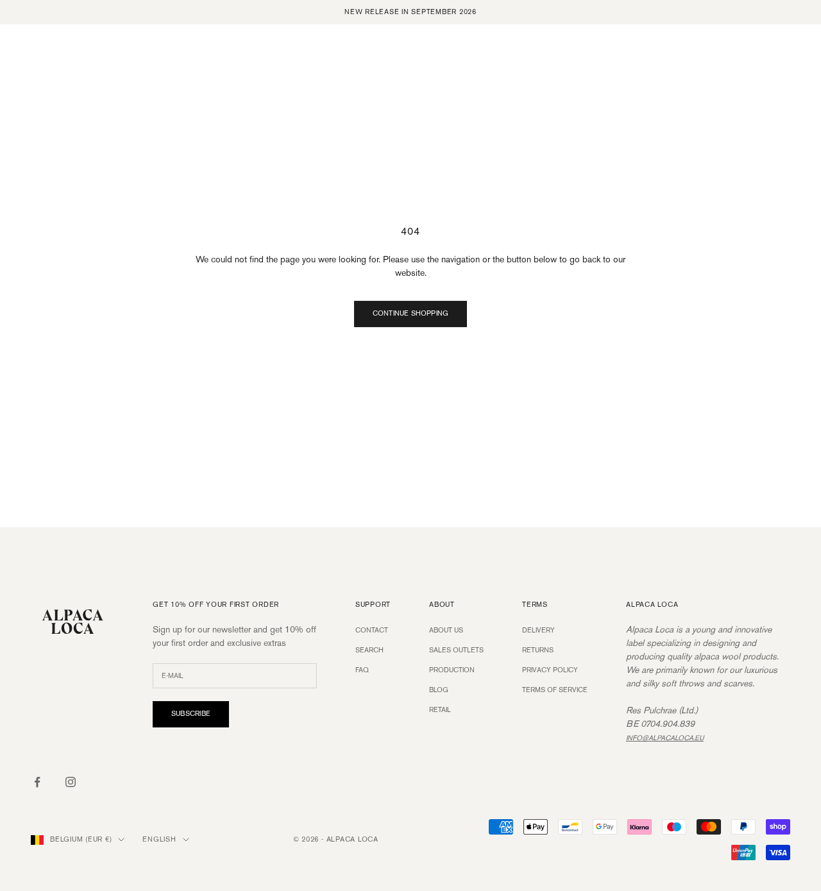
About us (446, 630)
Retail (440, 710)
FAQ (362, 670)
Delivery (538, 630)
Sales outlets (456, 650)
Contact (371, 630)
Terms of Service (555, 690)
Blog (438, 690)
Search (369, 650)
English (159, 839)
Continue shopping (411, 313)
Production (452, 670)
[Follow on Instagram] (70, 782)
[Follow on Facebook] (37, 782)
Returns (538, 650)
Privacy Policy (550, 670)
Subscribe (190, 714)
